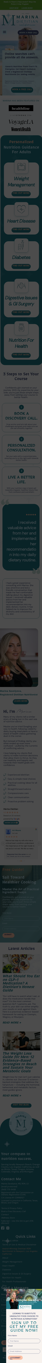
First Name (12, 1336)
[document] (21, 681)
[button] (5, 1290)
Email (10, 1346)
